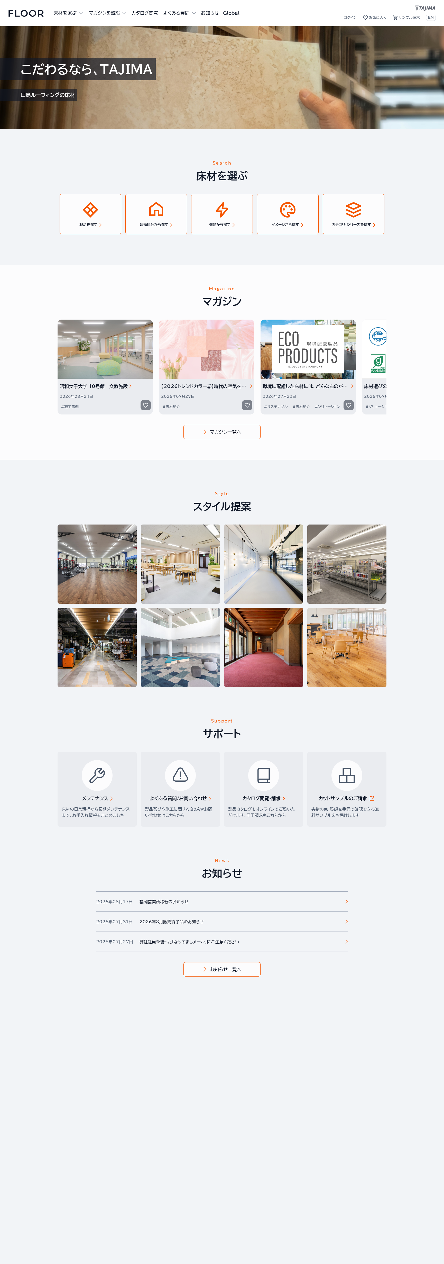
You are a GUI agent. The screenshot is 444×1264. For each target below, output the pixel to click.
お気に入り (377, 17)
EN (431, 17)
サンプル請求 (409, 17)
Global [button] (231, 13)
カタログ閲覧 (145, 13)
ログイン (350, 17)
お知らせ (210, 13)
